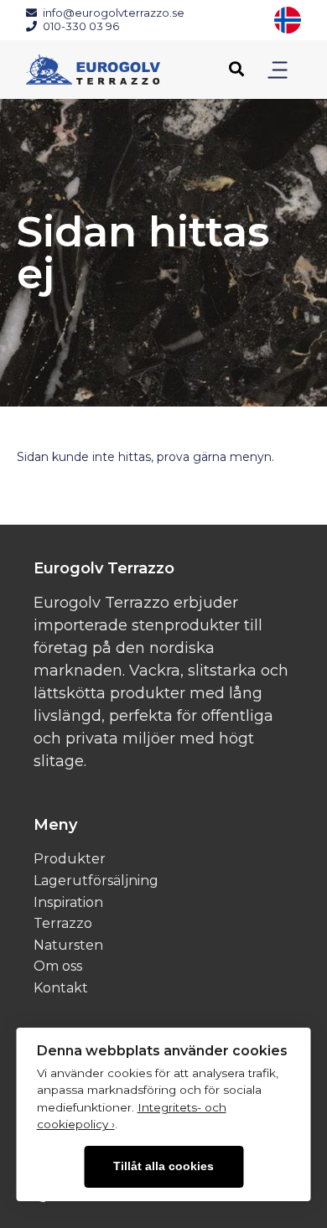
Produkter (70, 859)
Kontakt (61, 988)
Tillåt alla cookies (163, 1166)
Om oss (58, 966)
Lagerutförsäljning (96, 881)
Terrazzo (63, 923)
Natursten (68, 945)
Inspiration (68, 902)
